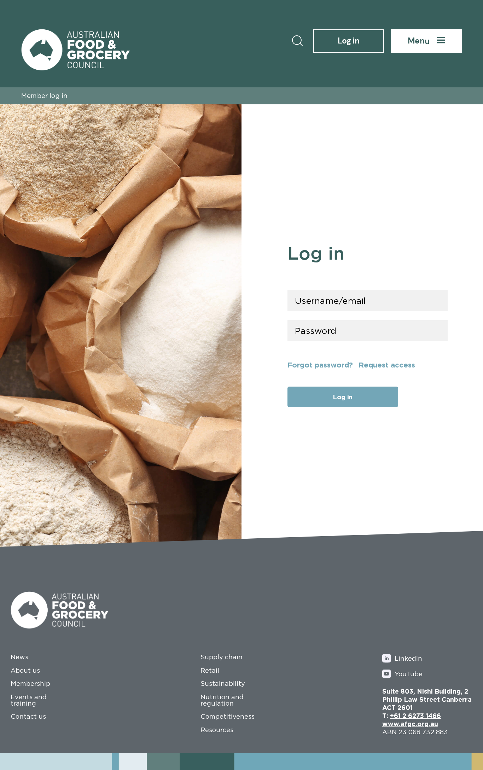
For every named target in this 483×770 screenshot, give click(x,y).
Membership (30, 684)
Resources (216, 730)
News (19, 657)
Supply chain (221, 657)
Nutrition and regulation (222, 700)
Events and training (29, 700)
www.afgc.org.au (410, 723)
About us (25, 670)
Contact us (28, 716)
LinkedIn (408, 658)
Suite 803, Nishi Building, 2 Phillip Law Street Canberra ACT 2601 (427, 699)
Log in (349, 40)
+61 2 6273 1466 (415, 715)
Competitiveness (226, 716)
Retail (209, 670)
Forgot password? (320, 365)
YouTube (409, 674)
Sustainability (222, 684)
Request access (387, 365)
